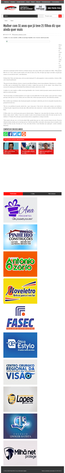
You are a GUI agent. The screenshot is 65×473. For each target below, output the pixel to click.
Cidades (13, 2)
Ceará (27, 2)
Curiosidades (55, 2)
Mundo (38, 2)
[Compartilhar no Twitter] (15, 135)
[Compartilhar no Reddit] (24, 135)
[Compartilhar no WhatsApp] (5, 135)
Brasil (32, 2)
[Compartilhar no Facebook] (10, 135)
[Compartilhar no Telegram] (19, 135)
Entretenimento (46, 2)
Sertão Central (20, 2)
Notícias (6, 2)
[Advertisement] (32, 175)
